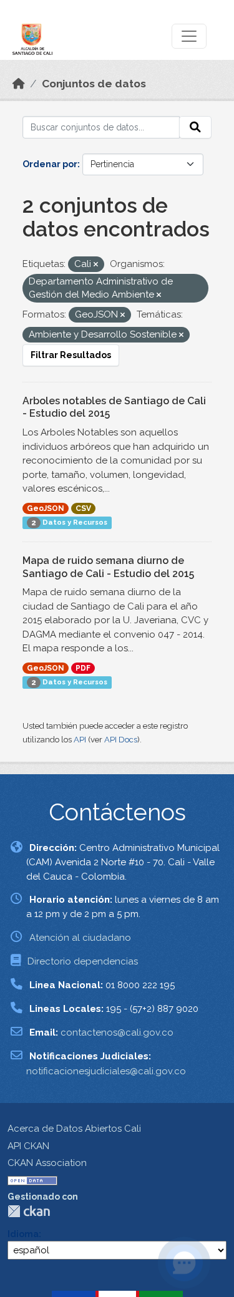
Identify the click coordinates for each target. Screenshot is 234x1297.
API (80, 739)
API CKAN (28, 1146)
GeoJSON (45, 508)
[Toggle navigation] (189, 36)
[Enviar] (195, 127)
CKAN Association (47, 1162)
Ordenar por (49, 164)
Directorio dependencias (82, 961)
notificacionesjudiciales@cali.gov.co (106, 1071)
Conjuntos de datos (94, 83)
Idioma (23, 1234)
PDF (83, 668)
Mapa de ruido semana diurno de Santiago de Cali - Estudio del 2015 (108, 567)
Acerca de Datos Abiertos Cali (74, 1128)
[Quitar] (96, 265)
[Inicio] (18, 83)
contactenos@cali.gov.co (117, 1032)
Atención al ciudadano (80, 937)
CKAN (28, 1211)
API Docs (120, 739)
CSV (83, 508)
